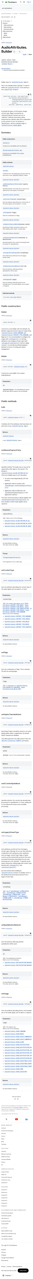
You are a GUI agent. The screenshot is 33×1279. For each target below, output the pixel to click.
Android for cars (5, 1180)
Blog (2, 1141)
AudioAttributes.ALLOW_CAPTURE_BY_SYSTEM (18, 523)
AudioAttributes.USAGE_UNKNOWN (12, 333)
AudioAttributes (17, 82)
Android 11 (4, 1206)
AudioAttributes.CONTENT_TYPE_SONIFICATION (16, 607)
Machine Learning (6, 1154)
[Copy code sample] (31, 94)
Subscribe (23, 1270)
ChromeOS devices (6, 1177)
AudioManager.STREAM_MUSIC (14, 895)
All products (4, 1260)
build (5, 170)
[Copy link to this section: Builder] (8, 312)
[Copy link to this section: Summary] (12, 133)
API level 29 (9, 453)
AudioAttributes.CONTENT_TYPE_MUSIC (15, 606)
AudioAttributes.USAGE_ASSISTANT (16, 1072)
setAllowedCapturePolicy (11, 184)
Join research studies (7, 1239)
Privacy (3, 1162)
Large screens (5, 1172)
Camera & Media (5, 1159)
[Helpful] (12, 17)
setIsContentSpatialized (11, 237)
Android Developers (6, 13)
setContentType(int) (9, 867)
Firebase (3, 1255)
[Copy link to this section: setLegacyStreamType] (20, 832)
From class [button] (12, 297)
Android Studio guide (7, 1213)
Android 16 (4, 1192)
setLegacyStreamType (10, 252)
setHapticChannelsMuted (11, 224)
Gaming (3, 1151)
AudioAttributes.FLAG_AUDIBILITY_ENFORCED (15, 686)
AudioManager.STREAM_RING (11, 894)
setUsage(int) (14, 339)
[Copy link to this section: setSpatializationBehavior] (22, 925)
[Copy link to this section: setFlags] (9, 653)
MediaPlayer (6, 123)
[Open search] (21, 2)
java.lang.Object (5, 68)
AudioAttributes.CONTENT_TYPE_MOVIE (15, 604)
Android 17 (4, 1189)
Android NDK (4, 1223)
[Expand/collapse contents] (11, 21)
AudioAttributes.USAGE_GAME (14, 1069)
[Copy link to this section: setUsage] (10, 994)
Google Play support (6, 1236)
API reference (7, 8)
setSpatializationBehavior (12, 266)
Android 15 (4, 1195)
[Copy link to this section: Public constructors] (22, 306)
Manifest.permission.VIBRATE (11, 741)
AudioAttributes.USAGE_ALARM (14, 1042)
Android (3, 1128)
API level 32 (9, 787)
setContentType (8, 199)
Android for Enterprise (7, 1130)
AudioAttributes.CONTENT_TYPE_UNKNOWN (15, 335)
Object (10, 64)
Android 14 (4, 1198)
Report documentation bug (8, 1233)
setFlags (6, 212)
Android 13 (4, 1200)
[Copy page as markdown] (19, 51)
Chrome (3, 1252)
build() (4, 345)
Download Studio (6, 1221)
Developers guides (6, 1215)
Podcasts (3, 1144)
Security (3, 1133)
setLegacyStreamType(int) (10, 343)
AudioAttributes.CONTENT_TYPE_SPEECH (17, 619)
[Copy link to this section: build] (6, 407)
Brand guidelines (17, 1266)
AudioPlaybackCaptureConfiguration (14, 500)
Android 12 (4, 1203)
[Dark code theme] (29, 94)
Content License (18, 1107)
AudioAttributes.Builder (11, 180)
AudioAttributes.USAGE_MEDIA (11, 125)
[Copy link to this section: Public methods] (18, 401)
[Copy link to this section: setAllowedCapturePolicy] (22, 450)
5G (2, 1165)
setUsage (6, 279)
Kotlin (24, 54)
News (2, 1139)
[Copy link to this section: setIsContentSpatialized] (21, 784)
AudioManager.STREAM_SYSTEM (16, 893)
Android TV (4, 1182)
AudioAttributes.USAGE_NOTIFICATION (17, 1045)
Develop (15, 13)
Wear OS (3, 1174)
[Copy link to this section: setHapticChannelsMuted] (22, 715)
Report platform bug (6, 1231)
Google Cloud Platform (7, 1258)
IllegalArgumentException (11, 557)
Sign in (29, 2)
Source (3, 1136)
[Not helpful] (14, 17)
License (9, 1266)
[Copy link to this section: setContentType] (16, 570)
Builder (5, 143)
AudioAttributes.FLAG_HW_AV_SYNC (14, 688)
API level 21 (9, 42)
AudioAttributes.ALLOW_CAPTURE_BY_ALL (15, 473)
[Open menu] (2, 2)
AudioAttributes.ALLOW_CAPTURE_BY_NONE (18, 526)
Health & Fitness (5, 1156)
